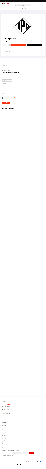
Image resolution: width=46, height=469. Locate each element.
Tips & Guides (4, 437)
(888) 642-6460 (7, 404)
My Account (4, 422)
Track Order (4, 423)
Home (3, 11)
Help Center (3, 420)
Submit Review (6, 102)
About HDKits (4, 435)
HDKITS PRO (4, 425)
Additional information (15, 61)
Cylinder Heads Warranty (5, 443)
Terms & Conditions (5, 444)
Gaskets (13, 11)
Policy (13, 455)
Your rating (4, 75)
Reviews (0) (27, 61)
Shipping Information (5, 438)
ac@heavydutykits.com (6, 409)
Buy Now (34, 45)
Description (5, 61)
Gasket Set (9, 11)
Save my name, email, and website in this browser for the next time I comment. (15, 95)
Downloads (3, 428)
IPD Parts (5, 11)
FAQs (3, 429)
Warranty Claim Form (5, 441)
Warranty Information (5, 440)
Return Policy (4, 426)
